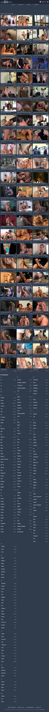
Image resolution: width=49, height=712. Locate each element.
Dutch (24, 416)
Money (40, 468)
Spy (8, 605)
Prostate (8, 546)
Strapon (8, 616)
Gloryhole (24, 509)
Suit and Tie (8, 622)
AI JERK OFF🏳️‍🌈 (20, 4)
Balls (8, 431)
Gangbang (24, 498)
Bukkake (8, 487)
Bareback (8, 437)
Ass (8, 414)
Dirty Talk (24, 402)
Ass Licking (8, 417)
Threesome (8, 644)
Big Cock (8, 464)
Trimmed (8, 655)
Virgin (8, 687)
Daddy (24, 396)
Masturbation (40, 456)
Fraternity (24, 475)
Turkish (8, 658)
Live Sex (13, 4)
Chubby (8, 509)
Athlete (8, 422)
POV (40, 538)
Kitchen (40, 425)
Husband (40, 393)
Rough (8, 574)
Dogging (24, 405)
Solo (8, 594)
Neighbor (40, 482)
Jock (40, 416)
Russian (8, 577)
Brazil (8, 478)
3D (8, 385)
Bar (8, 434)
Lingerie (40, 442)
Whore (8, 701)
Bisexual (8, 467)
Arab (8, 408)
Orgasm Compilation (40, 505)
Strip (8, 619)
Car (8, 495)
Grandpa (24, 512)
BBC (8, 442)
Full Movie (24, 481)
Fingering (24, 456)
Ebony (24, 422)
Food (24, 469)
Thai (8, 642)
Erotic (24, 430)
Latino (40, 437)
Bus (8, 489)
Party (40, 519)
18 (8, 379)
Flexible (24, 467)
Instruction (40, 402)
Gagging (24, 492)
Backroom (8, 428)
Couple (8, 526)
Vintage (8, 684)
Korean (40, 428)
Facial (24, 439)
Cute (24, 390)
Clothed (8, 518)
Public (8, 549)
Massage (40, 454)
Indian (40, 399)
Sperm (8, 600)
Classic (8, 515)
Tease (8, 636)
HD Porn (28, 4)
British (8, 484)
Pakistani (40, 516)
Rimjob (8, 566)
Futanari (24, 486)
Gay (24, 500)
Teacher (8, 633)
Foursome (24, 472)
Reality (8, 557)
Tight (8, 647)
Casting (8, 501)
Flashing (24, 464)
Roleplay (8, 569)
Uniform (8, 675)
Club (8, 520)
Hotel (40, 382)
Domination (24, 408)
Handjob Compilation (24, 526)
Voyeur (8, 690)
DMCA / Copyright (12, 707)
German (24, 503)
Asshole (8, 419)
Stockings (8, 608)
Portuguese (40, 535)
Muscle (40, 473)
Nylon (40, 487)
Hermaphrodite (24, 531)
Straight (8, 613)
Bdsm (8, 445)
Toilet (8, 650)
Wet (8, 698)
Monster (40, 470)
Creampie (24, 379)
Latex (40, 434)
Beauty (8, 453)
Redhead (8, 560)
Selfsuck (8, 586)
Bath (8, 439)
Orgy (40, 507)
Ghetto (24, 506)
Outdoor (40, 510)
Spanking (8, 597)
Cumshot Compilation (24, 388)
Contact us (38, 707)
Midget (40, 465)
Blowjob (8, 475)
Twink (8, 661)
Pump (8, 551)
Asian (8, 411)
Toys (8, 653)
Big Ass (8, 462)
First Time (24, 461)
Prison (40, 541)
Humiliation (40, 388)
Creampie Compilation (24, 382)
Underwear (8, 673)
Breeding (8, 481)
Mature (40, 459)
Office (40, 493)
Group (24, 514)
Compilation (8, 523)
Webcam (8, 696)
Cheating (8, 506)
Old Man (40, 499)
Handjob (24, 523)
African (8, 400)
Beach (8, 448)
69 (8, 391)
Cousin (8, 529)
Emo (24, 427)
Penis (40, 522)
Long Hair (40, 445)
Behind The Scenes (8, 459)
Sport (8, 602)
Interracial (40, 405)
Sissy (8, 591)
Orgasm (40, 502)
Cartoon (8, 498)
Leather (40, 439)
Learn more (42, 709)
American (8, 406)
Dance (24, 399)
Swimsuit (8, 625)
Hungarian (40, 390)
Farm (24, 442)
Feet (24, 447)
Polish (40, 530)
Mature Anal (40, 462)
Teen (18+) (8, 639)
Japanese (40, 413)
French (24, 478)
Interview (40, 408)
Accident (8, 397)
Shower (8, 588)
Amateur (8, 403)
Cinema (8, 512)
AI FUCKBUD (36, 4)
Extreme (24, 433)
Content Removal (30, 707)
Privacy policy (21, 707)
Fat (24, 444)
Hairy (24, 520)
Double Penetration (24, 413)
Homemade (40, 379)
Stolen (8, 611)
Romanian (8, 571)
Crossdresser (24, 385)
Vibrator (8, 681)
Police (40, 527)
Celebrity (8, 504)
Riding (8, 563)
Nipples (40, 485)
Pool (40, 533)
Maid (40, 451)
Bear (8, 450)
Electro (24, 425)
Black (8, 470)
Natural (40, 479)
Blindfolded (8, 473)
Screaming (8, 583)
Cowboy (8, 531)
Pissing (40, 524)
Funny (24, 483)
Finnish (24, 458)
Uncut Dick (8, 670)
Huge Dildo (40, 385)
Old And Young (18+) (40, 496)
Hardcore (24, 529)
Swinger (8, 627)
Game (24, 495)
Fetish (24, 453)
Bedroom (8, 456)
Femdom (24, 450)
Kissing (40, 422)
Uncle (8, 667)
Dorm (24, 410)
